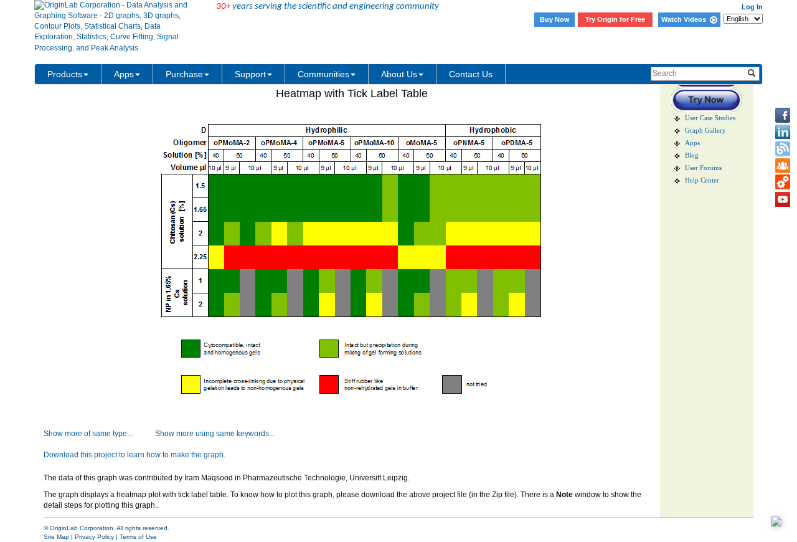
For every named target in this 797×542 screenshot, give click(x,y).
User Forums (703, 167)
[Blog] (783, 149)
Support (250, 74)
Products (64, 74)
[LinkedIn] (783, 132)
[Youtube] (783, 199)
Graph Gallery (705, 130)
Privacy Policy (94, 536)
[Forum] (783, 166)
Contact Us (471, 74)
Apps (124, 74)
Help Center (702, 180)
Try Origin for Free (615, 19)
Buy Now (555, 19)
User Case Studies (710, 118)
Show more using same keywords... (215, 433)
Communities (323, 74)
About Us (399, 74)
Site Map (56, 536)
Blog (692, 155)
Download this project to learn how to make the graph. (134, 454)
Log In (752, 7)
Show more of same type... (88, 433)
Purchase (184, 74)
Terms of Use (138, 536)
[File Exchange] (783, 182)
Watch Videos (685, 19)
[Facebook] (783, 115)
